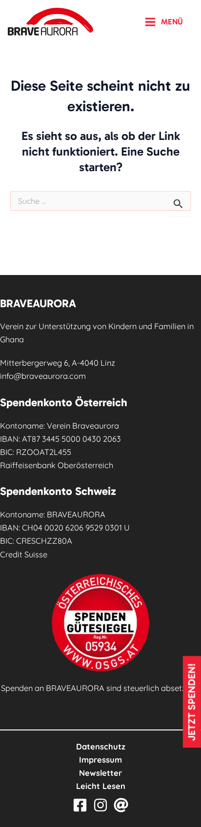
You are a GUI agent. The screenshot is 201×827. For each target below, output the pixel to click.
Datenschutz (100, 746)
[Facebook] (80, 805)
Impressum (100, 760)
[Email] (121, 805)
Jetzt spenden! (192, 702)
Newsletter (100, 773)
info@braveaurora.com (43, 376)
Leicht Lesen (100, 786)
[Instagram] (100, 805)
